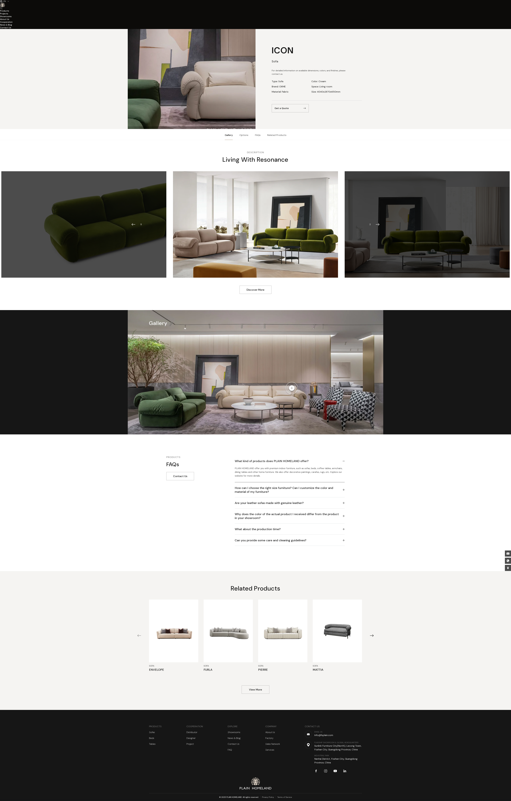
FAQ (230, 749)
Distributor (191, 732)
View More (255, 689)
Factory (269, 738)
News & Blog (234, 738)
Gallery (229, 135)
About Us (270, 732)
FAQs (258, 135)
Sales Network (272, 744)
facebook (316, 771)
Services (269, 749)
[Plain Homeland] (255, 783)
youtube (335, 771)
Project (190, 744)
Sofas (152, 732)
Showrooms (234, 732)
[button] (133, 224)
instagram (325, 771)
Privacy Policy (268, 797)
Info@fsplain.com (508, 553)
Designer (191, 738)
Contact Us (180, 476)
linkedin (345, 771)
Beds (151, 738)
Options (243, 135)
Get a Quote (282, 108)
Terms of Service (284, 797)
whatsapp (508, 561)
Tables (152, 744)
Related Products (276, 135)
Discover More (255, 289)
